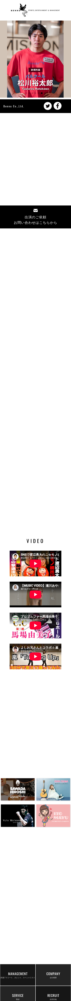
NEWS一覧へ (38, 430)
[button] (26, 93)
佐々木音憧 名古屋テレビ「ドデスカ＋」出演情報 (30, 312)
